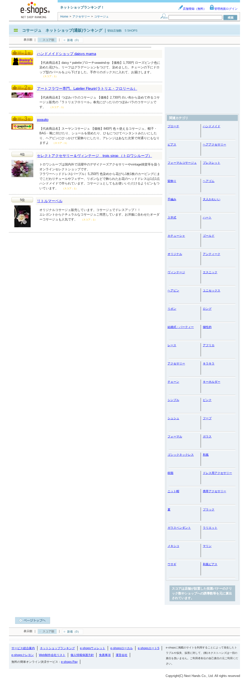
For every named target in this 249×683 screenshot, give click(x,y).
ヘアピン (173, 290)
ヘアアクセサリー (214, 144)
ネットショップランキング (57, 648)
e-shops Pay (69, 662)
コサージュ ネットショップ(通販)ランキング (62, 30)
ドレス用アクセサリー (217, 473)
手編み (172, 199)
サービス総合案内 (23, 648)
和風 (206, 454)
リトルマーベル (49, 201)
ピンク (207, 400)
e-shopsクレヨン (22, 655)
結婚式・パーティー (181, 327)
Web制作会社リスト (52, 655)
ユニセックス (211, 290)
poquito (42, 120)
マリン (207, 546)
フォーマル (175, 436)
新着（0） (73, 40)
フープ (207, 418)
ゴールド (208, 235)
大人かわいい (211, 199)
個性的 (207, 327)
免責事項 (105, 655)
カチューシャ (176, 235)
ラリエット (210, 527)
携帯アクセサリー (214, 491)
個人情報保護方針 (82, 655)
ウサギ (172, 564)
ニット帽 (173, 491)
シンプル (173, 400)
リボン (172, 308)
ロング (207, 308)
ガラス (207, 436)
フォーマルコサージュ (182, 162)
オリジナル (175, 254)
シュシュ (173, 418)
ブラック (208, 509)
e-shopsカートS (148, 648)
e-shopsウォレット (92, 648)
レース (172, 345)
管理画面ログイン (226, 8)
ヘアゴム (208, 181)
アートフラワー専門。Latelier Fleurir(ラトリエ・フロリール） (87, 88)
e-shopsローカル (121, 648)
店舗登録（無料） (194, 8)
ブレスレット (211, 162)
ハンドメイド (211, 126)
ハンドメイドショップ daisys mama (66, 54)
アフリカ (208, 345)
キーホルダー (211, 381)
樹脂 (170, 473)
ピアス (172, 144)
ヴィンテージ (176, 272)
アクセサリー (176, 363)
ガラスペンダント (179, 527)
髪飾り (172, 181)
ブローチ (173, 126)
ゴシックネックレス (181, 454)
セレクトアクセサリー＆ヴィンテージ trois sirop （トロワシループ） (94, 156)
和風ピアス (210, 564)
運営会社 (121, 655)
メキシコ (173, 546)
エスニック (210, 272)
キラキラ (208, 363)
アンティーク (211, 254)
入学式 (172, 217)
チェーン (173, 381)
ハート (207, 217)
